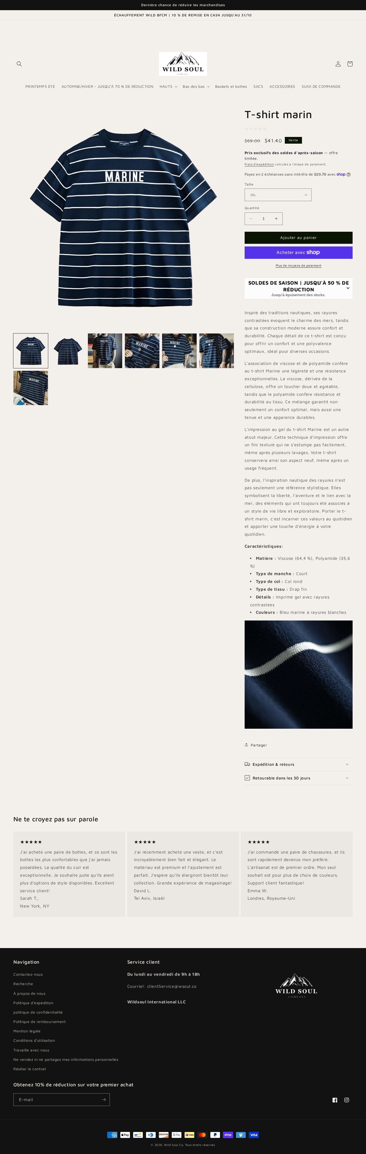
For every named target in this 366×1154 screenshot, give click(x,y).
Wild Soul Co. (174, 1144)
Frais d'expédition (259, 164)
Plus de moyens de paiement (299, 265)
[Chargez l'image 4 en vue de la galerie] (142, 350)
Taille (249, 184)
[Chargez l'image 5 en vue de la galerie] (179, 350)
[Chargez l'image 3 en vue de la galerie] (105, 350)
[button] (19, 64)
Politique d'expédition (33, 1002)
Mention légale (26, 1031)
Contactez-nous (28, 974)
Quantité (252, 208)
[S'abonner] (104, 1099)
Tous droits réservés (200, 1144)
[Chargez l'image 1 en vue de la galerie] (30, 350)
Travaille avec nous (31, 1050)
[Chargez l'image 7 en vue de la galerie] (30, 388)
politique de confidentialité (38, 1012)
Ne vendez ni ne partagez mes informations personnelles (65, 1059)
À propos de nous (29, 993)
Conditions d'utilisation (34, 1040)
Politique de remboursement (39, 1021)
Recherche (23, 983)
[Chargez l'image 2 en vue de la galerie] (68, 350)
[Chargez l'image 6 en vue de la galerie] (216, 350)
